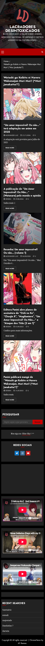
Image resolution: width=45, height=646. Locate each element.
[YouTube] (28, 453)
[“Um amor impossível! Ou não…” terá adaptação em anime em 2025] (22, 104)
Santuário (6, 610)
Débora (8, 199)
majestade (7, 620)
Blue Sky (26, 433)
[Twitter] (17, 453)
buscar (37, 422)
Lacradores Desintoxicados (22, 28)
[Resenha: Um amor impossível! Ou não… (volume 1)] (22, 228)
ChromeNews (35, 640)
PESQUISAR (10, 414)
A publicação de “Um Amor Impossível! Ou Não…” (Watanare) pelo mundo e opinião (22, 192)
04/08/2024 (26, 256)
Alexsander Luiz (12, 135)
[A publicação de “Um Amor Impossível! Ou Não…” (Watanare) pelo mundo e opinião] (22, 168)
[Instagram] (22, 453)
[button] (2, 52)
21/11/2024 (26, 135)
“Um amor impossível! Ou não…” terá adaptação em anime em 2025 (22, 128)
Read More (10, 148)
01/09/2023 (19, 327)
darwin (5, 631)
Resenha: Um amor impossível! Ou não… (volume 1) (21, 251)
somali (5, 615)
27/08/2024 (19, 199)
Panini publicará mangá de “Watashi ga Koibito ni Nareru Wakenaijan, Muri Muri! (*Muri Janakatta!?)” (21, 382)
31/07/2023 (19, 391)
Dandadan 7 (7, 625)
